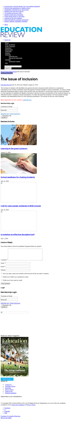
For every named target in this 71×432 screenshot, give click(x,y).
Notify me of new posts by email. (12, 280)
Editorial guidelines (10, 393)
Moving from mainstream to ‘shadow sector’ (17, 8)
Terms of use (9, 391)
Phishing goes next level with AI (13, 11)
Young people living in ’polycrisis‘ (14, 16)
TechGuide (8, 51)
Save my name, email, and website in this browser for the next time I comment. (26, 273)
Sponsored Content (14, 61)
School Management (11, 71)
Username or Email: (6, 106)
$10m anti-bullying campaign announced (16, 20)
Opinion (7, 53)
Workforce (8, 48)
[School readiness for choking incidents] (19, 173)
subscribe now (27, 100)
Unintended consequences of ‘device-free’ (16, 10)
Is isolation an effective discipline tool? (18, 234)
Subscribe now (13, 56)
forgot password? (15, 114)
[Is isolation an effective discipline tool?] (19, 230)
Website (3, 270)
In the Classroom (10, 46)
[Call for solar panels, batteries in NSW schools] (19, 202)
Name (3, 263)
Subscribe (8, 54)
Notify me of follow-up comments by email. (16, 277)
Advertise (8, 60)
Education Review (6, 85)
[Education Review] (21, 36)
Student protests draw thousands (13, 15)
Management (9, 49)
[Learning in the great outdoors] (19, 144)
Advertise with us (10, 386)
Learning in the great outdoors (13, 18)
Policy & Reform (10, 44)
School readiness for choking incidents (18, 177)
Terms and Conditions (17, 405)
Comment (4, 260)
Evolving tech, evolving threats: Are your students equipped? (22, 6)
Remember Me (7, 115)
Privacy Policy (9, 389)
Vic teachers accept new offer (13, 13)
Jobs (6, 63)
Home (2, 71)
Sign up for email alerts (15, 58)
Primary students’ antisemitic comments (15, 21)
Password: (4, 110)
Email (3, 266)
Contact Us (8, 384)
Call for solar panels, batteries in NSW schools (21, 206)
